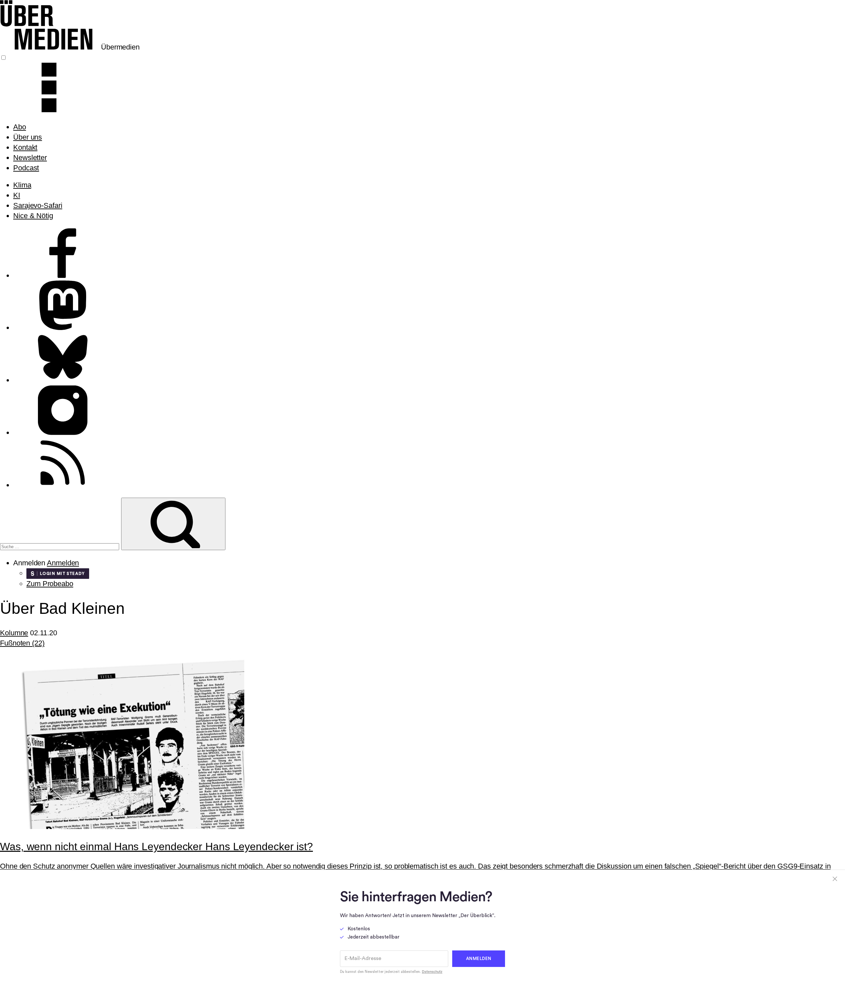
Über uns (27, 137)
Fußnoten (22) (22, 643)
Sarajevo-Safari (37, 205)
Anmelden (63, 563)
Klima (22, 185)
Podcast (26, 168)
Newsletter (30, 157)
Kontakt (25, 147)
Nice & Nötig (33, 216)
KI (16, 195)
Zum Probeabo (49, 584)
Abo (19, 127)
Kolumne (14, 633)
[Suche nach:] (60, 546)
